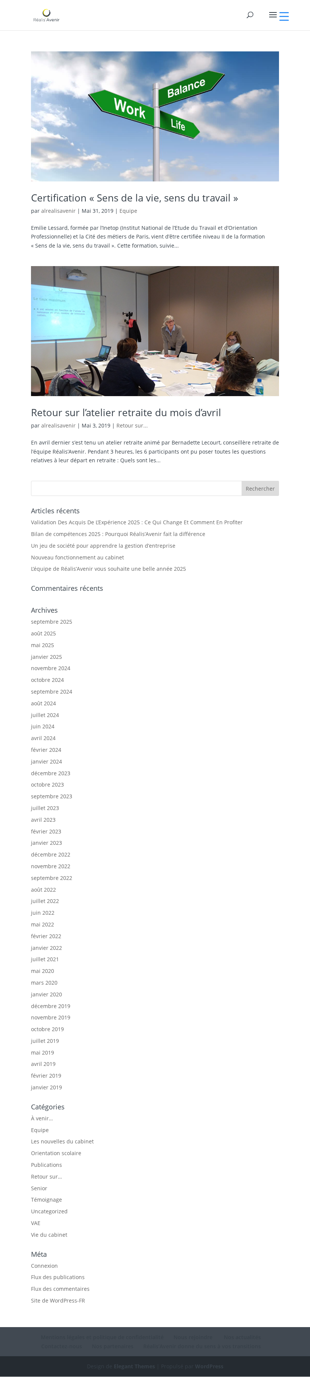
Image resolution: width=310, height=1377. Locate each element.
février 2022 (46, 936)
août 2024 (43, 703)
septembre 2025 (51, 621)
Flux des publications (58, 1277)
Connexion (44, 1265)
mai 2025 (42, 645)
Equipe (128, 210)
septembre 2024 (51, 691)
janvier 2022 (46, 947)
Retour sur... (132, 425)
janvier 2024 (46, 761)
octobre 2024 (47, 679)
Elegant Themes (134, 1366)
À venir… (42, 1118)
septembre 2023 (51, 796)
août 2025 (43, 633)
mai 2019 (42, 1052)
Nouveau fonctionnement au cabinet (77, 557)
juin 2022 (42, 912)
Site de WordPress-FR (58, 1300)
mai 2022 (42, 924)
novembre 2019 (50, 1017)
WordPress (209, 1366)
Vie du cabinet (49, 1234)
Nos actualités (241, 1337)
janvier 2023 (46, 842)
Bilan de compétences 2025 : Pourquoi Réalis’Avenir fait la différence (118, 533)
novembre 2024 (50, 668)
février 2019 (46, 1075)
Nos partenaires (112, 1346)
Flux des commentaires (60, 1288)
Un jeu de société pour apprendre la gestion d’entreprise (103, 545)
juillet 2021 (45, 959)
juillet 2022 (45, 901)
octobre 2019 (47, 1029)
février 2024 (46, 749)
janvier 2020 (46, 994)
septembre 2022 (51, 877)
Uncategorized (49, 1211)
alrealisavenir (58, 210)
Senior (39, 1188)
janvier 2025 (46, 656)
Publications (46, 1164)
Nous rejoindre (193, 1337)
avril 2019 (43, 1063)
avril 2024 (43, 738)
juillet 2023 (45, 808)
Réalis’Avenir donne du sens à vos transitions (202, 1346)
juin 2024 (42, 726)
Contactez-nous (61, 1346)
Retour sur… (46, 1176)
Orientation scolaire (56, 1153)
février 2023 (46, 831)
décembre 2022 (50, 854)
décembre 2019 (50, 1006)
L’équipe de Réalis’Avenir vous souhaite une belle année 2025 (108, 568)
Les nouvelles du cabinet (62, 1141)
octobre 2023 (47, 784)
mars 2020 (44, 982)
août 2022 (43, 889)
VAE (35, 1223)
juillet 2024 (45, 715)
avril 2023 (43, 819)
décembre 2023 (50, 773)
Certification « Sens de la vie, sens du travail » (134, 197)
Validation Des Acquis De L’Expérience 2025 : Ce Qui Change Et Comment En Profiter (137, 522)
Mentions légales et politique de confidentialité (102, 1337)
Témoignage (46, 1199)
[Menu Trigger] (284, 16)
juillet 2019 (45, 1040)
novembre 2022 (50, 866)
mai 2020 (42, 970)
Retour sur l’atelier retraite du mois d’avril (126, 412)
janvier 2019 (46, 1087)
